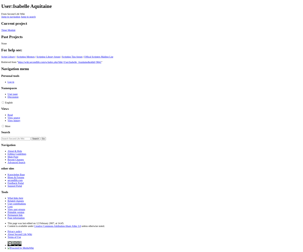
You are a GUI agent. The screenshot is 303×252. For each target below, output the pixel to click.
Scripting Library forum (48, 56)
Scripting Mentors (26, 56)
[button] (3, 102)
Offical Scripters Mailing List (98, 56)
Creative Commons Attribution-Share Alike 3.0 (57, 226)
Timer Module (8, 30)
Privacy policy (15, 231)
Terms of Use (14, 237)
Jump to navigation (10, 16)
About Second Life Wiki (20, 234)
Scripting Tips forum (72, 56)
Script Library (8, 56)
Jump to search (28, 16)
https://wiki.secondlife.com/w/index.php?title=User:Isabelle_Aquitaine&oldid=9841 (59, 62)
